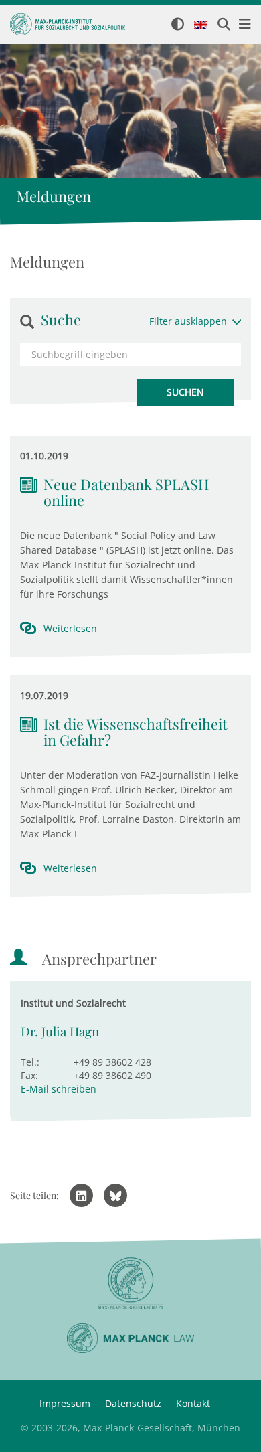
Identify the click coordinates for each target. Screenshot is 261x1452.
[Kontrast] (177, 25)
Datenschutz (133, 1403)
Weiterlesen (70, 628)
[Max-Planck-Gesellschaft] (130, 1284)
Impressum (64, 1403)
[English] (200, 25)
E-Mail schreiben (58, 1088)
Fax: (29, 1075)
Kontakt (193, 1403)
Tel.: (30, 1062)
